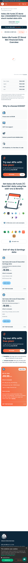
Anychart (25, 74)
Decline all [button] (20, 560)
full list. (14, 398)
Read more (13, 554)
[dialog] (14, 554)
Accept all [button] (7, 560)
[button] (14, 555)
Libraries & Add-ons (10, 32)
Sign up (24, 4)
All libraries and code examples (15, 223)
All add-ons (15, 241)
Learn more (23, 1)
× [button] (26, 548)
